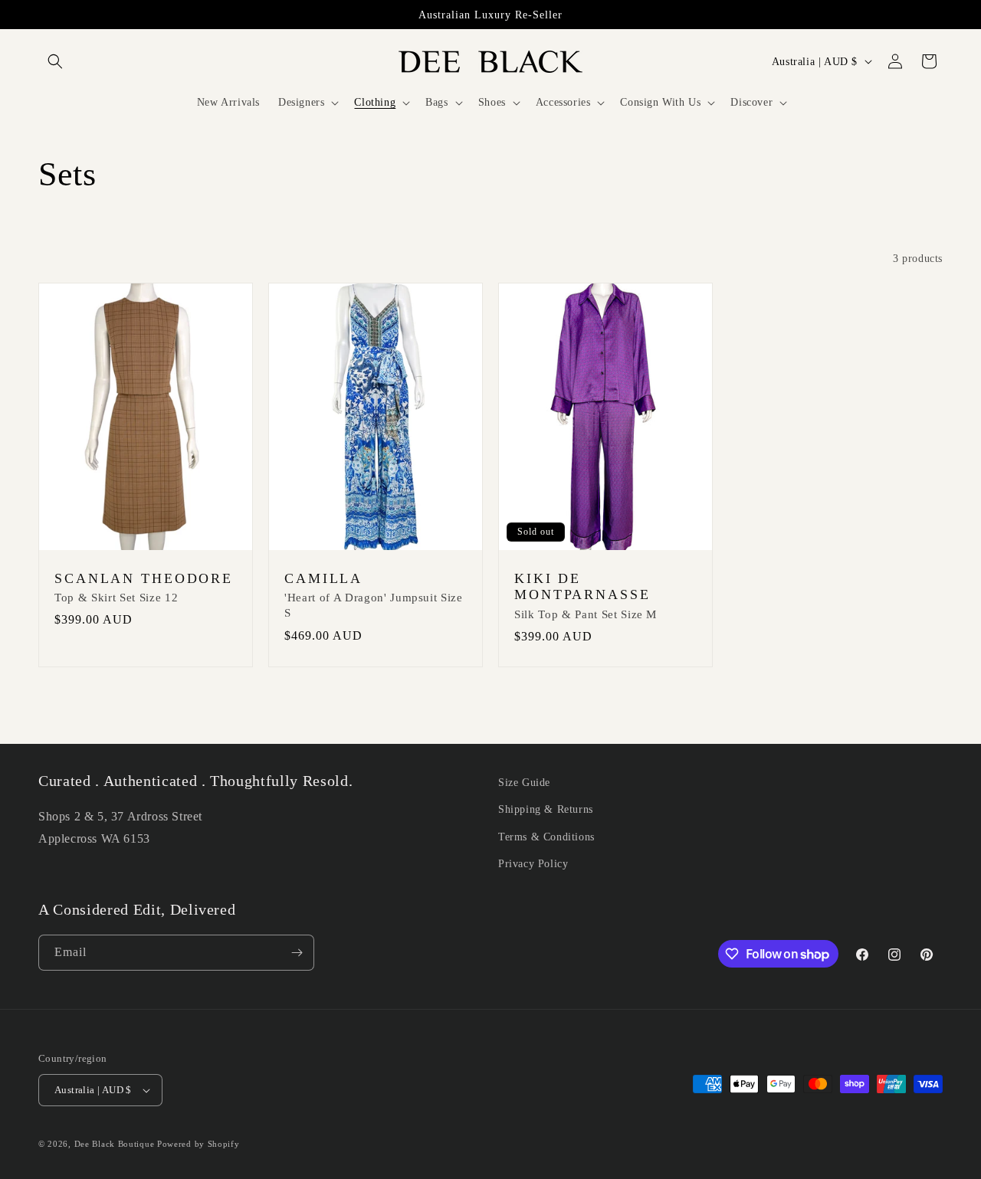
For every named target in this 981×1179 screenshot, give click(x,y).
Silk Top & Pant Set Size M (585, 614)
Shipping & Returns (545, 809)
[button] (55, 61)
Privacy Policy (533, 864)
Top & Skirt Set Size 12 (116, 597)
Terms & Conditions (546, 837)
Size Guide (524, 782)
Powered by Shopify (198, 1143)
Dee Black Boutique (114, 1143)
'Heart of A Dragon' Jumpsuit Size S (373, 605)
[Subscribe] (296, 953)
